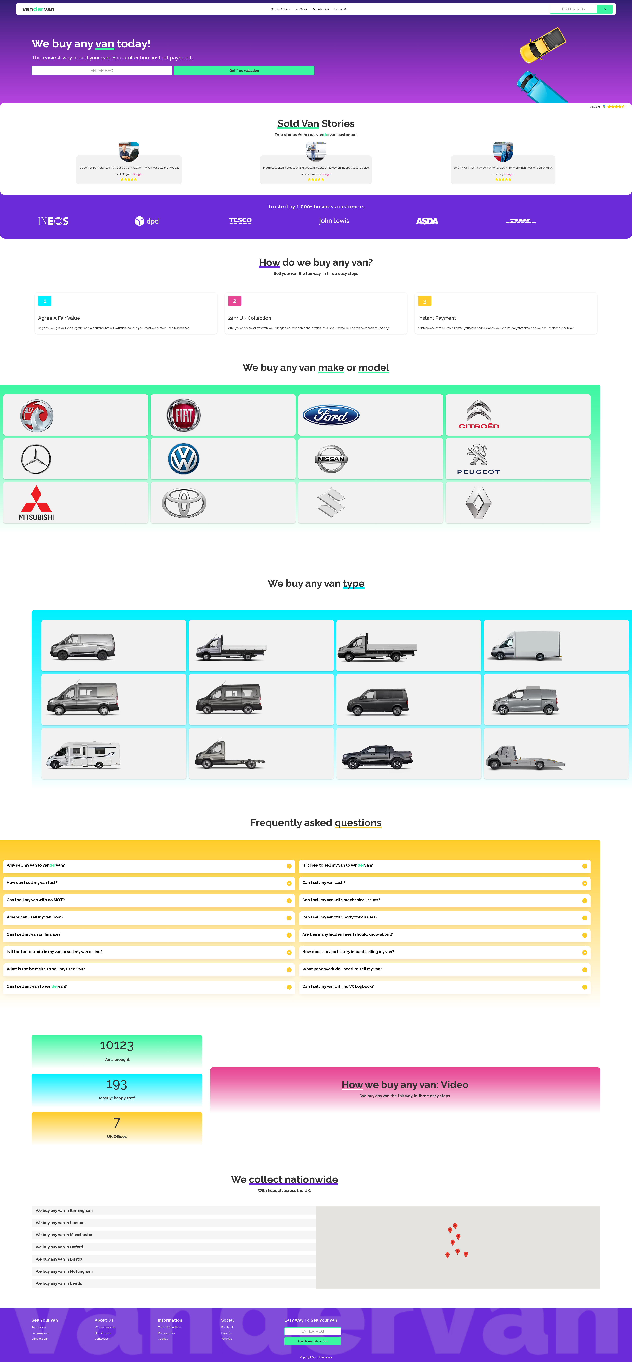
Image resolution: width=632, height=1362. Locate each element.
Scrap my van (40, 1333)
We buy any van (105, 1327)
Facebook (227, 1327)
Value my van (40, 1338)
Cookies (163, 1338)
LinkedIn (226, 1333)
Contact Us (340, 9)
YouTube (226, 1338)
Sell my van (39, 1327)
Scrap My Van (321, 9)
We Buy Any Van (280, 9)
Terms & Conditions (170, 1327)
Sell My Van (301, 9)
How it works (103, 1333)
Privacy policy (166, 1333)
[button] (174, 1210)
